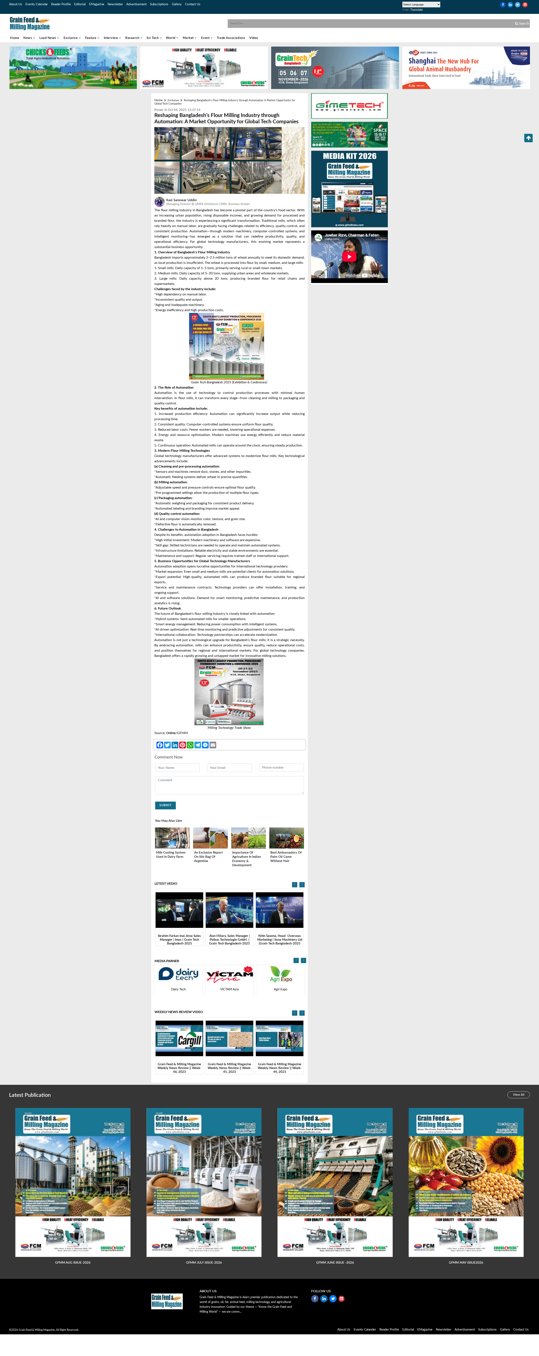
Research (132, 38)
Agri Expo (178, 989)
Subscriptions (159, 4)
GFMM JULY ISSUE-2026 (204, 1262)
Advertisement (136, 4)
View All (518, 1094)
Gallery (177, 4)
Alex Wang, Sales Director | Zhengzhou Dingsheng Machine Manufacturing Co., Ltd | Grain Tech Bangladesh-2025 (280, 942)
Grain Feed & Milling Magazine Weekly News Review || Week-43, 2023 (230, 1068)
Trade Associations (231, 38)
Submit (165, 805)
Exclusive (71, 38)
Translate (416, 9)
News (28, 38)
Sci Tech (153, 38)
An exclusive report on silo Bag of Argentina (208, 857)
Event (206, 38)
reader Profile (61, 4)
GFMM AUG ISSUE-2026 (73, 1262)
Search (523, 23)
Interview (111, 38)
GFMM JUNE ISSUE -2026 (335, 1262)
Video (253, 38)
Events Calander (365, 1329)
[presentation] (294, 884)
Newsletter (115, 4)
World (171, 38)
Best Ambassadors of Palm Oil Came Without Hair (286, 857)
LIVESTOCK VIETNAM (280, 989)
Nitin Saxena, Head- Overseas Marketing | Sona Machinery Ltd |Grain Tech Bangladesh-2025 (179, 940)
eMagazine (96, 4)
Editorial (80, 4)
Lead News (48, 38)
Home (14, 38)
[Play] (179, 910)
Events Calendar (36, 4)
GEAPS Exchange (229, 989)
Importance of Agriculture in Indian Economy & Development (246, 859)
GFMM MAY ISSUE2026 (466, 1262)
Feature (91, 38)
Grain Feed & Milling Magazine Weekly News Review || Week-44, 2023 (179, 1068)
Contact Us (192, 4)
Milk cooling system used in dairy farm (170, 854)
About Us (15, 4)
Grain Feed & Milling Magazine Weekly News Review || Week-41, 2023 (280, 1068)
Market (189, 38)
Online (171, 733)
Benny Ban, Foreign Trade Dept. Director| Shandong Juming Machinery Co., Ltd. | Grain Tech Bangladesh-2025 (229, 942)
